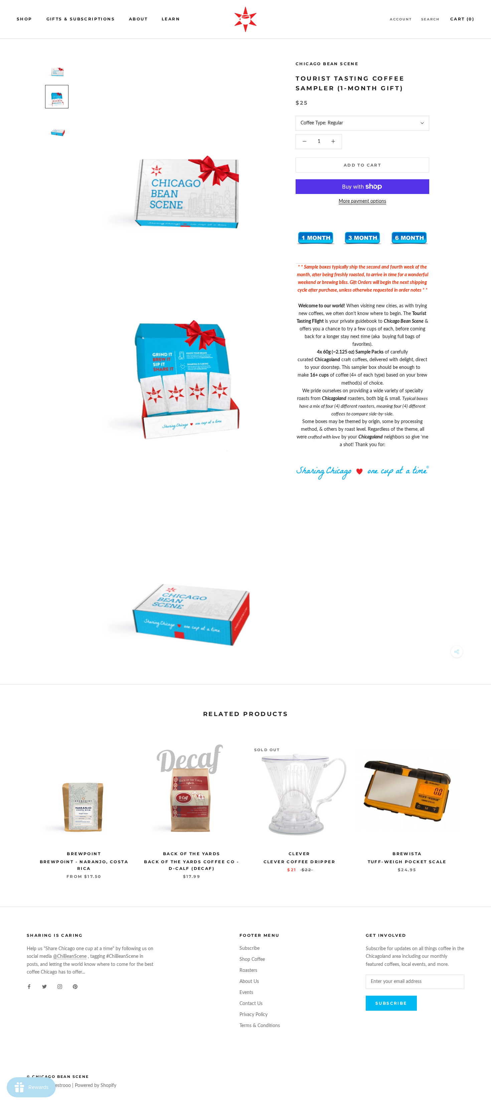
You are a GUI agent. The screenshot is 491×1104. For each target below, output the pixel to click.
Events (246, 992)
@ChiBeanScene (70, 956)
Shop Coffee (252, 959)
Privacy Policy (253, 1014)
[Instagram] (59, 987)
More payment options (362, 201)
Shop (24, 18)
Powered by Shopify (95, 1085)
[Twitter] (44, 987)
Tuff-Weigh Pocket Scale (407, 861)
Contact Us (251, 1003)
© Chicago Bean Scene (58, 1076)
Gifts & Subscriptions (80, 18)
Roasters (248, 970)
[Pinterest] (75, 987)
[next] (470, 803)
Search (430, 19)
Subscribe (249, 948)
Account (401, 19)
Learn (171, 18)
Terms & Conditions (259, 1025)
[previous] (20, 803)
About (138, 18)
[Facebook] (29, 987)
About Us (249, 981)
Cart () (462, 18)
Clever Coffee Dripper (299, 861)
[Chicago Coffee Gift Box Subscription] (316, 238)
